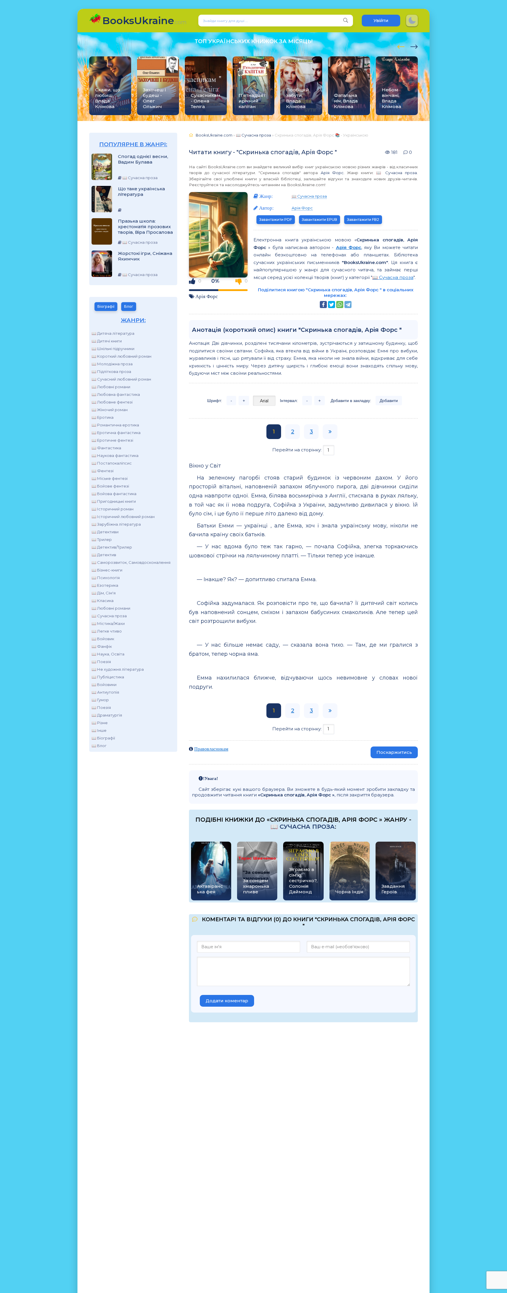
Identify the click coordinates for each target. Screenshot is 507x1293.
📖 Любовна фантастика (116, 394)
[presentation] (401, 46)
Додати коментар (227, 1000)
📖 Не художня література (118, 669)
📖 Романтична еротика (115, 425)
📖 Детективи (105, 531)
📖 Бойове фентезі (110, 486)
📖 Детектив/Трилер (112, 547)
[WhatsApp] (339, 304)
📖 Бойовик (103, 638)
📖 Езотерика (105, 585)
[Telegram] (347, 304)
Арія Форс (332, 172)
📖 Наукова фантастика (115, 455)
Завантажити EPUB (319, 219)
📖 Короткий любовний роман (121, 356)
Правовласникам (211, 748)
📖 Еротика (103, 417)
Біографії (105, 306)
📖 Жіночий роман (110, 409)
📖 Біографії (103, 738)
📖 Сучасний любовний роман (121, 379)
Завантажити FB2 (363, 219)
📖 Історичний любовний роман (123, 516)
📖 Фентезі (103, 470)
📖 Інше (99, 730)
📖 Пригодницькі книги (114, 501)
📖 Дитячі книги (107, 341)
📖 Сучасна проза (109, 615)
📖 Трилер (102, 539)
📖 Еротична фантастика (116, 432)
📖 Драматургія (107, 715)
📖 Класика (103, 600)
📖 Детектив (104, 554)
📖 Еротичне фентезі (112, 440)
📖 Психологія (106, 577)
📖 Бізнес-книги (107, 570)
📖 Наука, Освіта (108, 654)
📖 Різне (100, 722)
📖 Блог (99, 745)
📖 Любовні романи (111, 386)
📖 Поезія (101, 661)
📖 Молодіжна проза (112, 363)
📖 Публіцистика (108, 677)
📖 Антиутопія (105, 692)
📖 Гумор (100, 699)
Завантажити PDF (275, 219)
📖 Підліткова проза (111, 371)
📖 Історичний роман (112, 509)
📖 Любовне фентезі (112, 402)
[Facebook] (323, 304)
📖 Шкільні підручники (113, 348)
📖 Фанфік (102, 646)
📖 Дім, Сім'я (104, 593)
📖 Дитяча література (113, 333)
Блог (128, 306)
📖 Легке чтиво (107, 631)
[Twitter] (331, 304)
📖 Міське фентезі (110, 478)
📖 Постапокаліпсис (112, 463)
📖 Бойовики (104, 684)
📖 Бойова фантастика (114, 493)
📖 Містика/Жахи (108, 623)
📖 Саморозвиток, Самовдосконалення (131, 562)
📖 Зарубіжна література (116, 524)
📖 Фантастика (106, 447)
